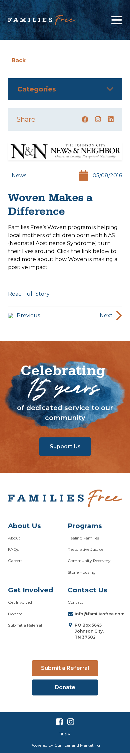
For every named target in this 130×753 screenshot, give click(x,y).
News (19, 175)
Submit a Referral (25, 625)
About (14, 537)
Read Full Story (29, 294)
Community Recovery (89, 560)
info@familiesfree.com (99, 613)
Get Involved (20, 602)
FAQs (13, 549)
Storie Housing (82, 572)
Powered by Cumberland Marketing (65, 745)
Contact (75, 602)
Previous (28, 315)
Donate (15, 613)
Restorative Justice (85, 549)
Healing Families (83, 537)
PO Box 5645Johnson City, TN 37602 (89, 631)
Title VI (65, 733)
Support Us (65, 446)
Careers (15, 560)
